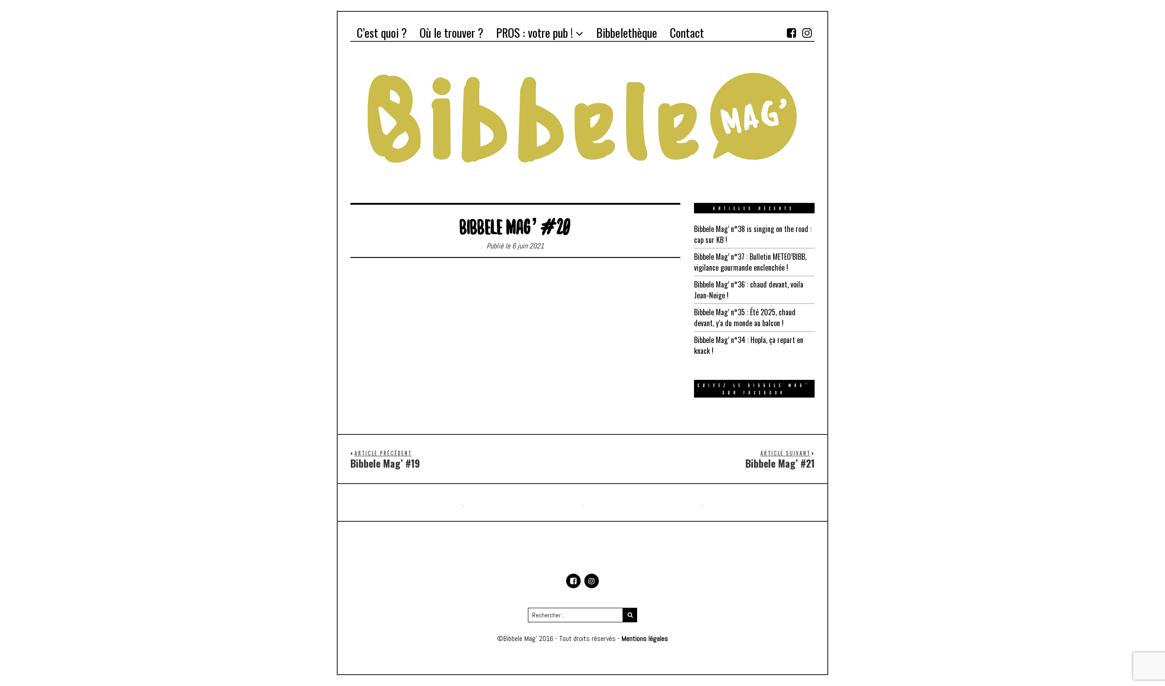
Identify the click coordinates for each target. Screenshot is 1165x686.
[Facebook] (791, 33)
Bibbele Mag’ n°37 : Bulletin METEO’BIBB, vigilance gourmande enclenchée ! (750, 262)
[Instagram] (807, 33)
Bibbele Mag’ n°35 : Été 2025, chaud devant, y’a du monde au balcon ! (744, 317)
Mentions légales (645, 638)
